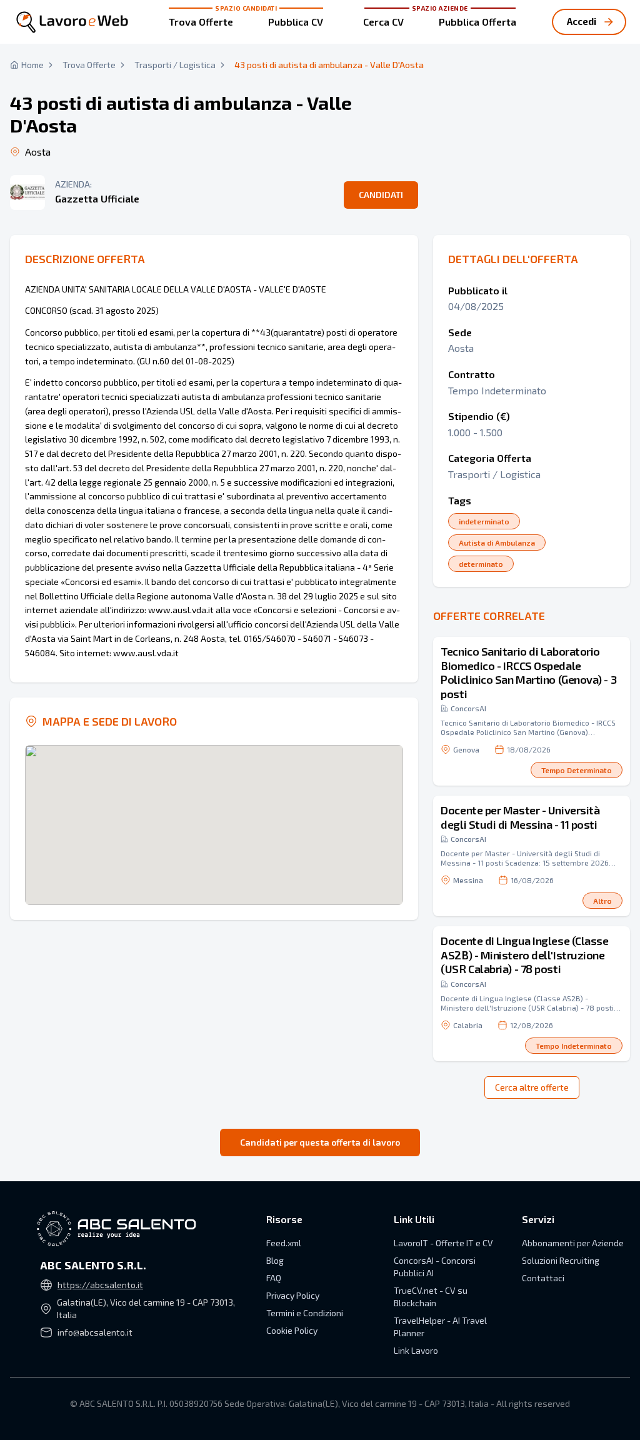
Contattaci (543, 1277)
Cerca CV (383, 22)
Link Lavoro (416, 1350)
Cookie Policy (292, 1330)
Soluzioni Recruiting (560, 1260)
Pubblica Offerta (477, 22)
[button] (531, 711)
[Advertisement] (531, 100)
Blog (275, 1260)
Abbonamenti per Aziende (573, 1243)
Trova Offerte (201, 22)
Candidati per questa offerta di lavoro (320, 1142)
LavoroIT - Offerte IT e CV (443, 1243)
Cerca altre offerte (532, 1087)
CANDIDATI (381, 194)
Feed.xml (283, 1243)
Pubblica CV (295, 22)
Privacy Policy (292, 1295)
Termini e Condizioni (304, 1313)
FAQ (273, 1277)
